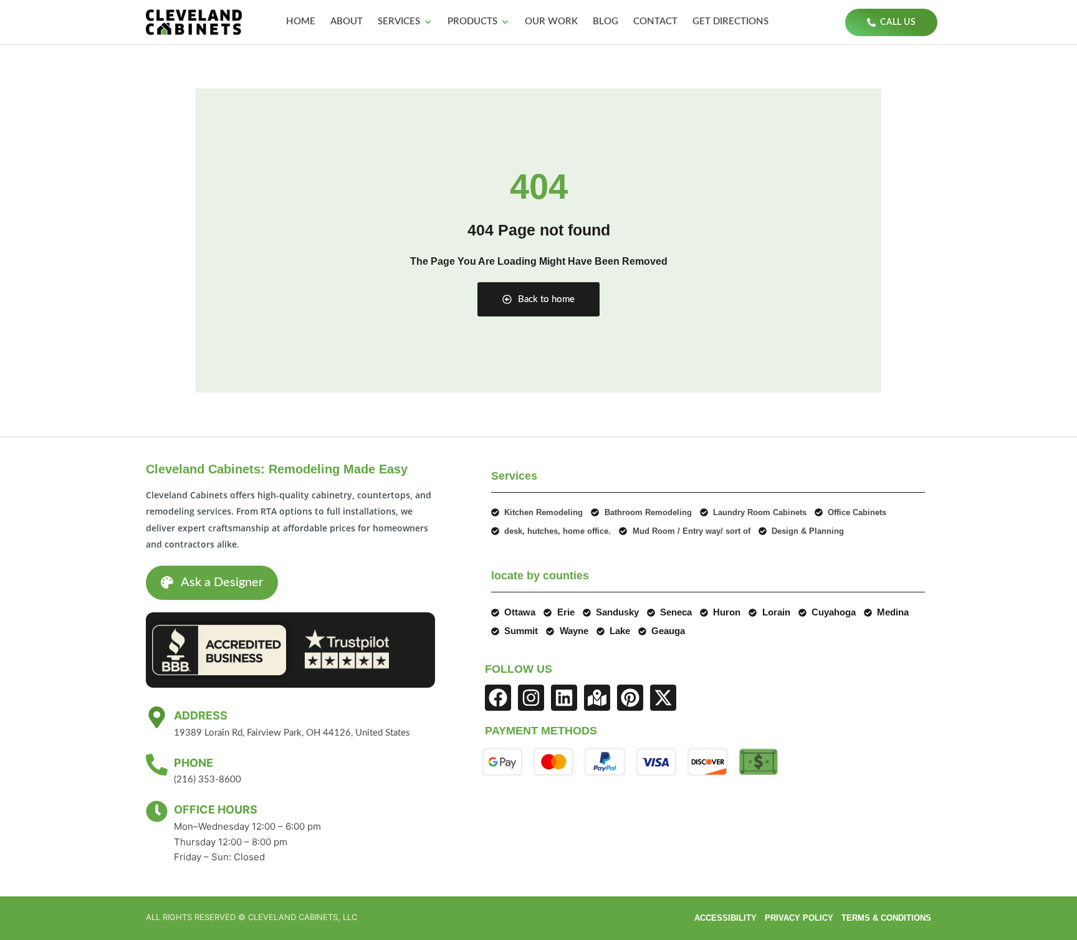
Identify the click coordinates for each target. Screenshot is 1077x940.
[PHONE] (157, 765)
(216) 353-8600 (207, 779)
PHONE (193, 762)
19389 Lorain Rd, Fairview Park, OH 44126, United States (292, 733)
